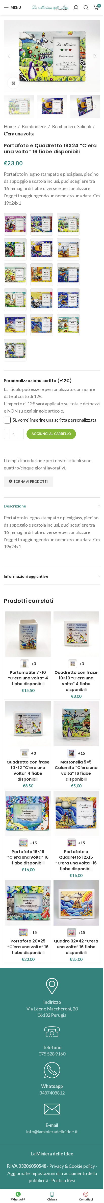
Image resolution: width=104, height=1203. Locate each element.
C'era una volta (19, 133)
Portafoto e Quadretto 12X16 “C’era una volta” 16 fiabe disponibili (76, 860)
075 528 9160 (52, 1053)
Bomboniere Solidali (71, 126)
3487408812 (52, 1093)
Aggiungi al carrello (51, 434)
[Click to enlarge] (13, 83)
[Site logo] (50, 7)
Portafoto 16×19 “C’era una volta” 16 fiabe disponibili (27, 857)
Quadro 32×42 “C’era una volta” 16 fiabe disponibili (76, 946)
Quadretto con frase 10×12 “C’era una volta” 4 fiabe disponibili (28, 770)
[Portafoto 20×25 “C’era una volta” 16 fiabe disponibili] (28, 903)
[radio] (15, 224)
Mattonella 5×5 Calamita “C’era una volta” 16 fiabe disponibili (76, 770)
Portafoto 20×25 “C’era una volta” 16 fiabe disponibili (27, 946)
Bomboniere (34, 126)
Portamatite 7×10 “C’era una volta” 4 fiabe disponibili (28, 678)
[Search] (86, 8)
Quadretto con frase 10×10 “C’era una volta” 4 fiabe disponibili (76, 681)
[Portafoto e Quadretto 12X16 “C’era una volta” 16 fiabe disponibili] (76, 813)
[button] (9, 56)
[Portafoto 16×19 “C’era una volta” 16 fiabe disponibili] (28, 813)
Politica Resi (63, 1180)
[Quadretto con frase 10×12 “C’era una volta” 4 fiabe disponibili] (28, 723)
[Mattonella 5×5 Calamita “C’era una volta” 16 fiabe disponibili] (76, 723)
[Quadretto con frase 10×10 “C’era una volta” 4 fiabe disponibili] (76, 634)
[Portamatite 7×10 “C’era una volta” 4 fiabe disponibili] (28, 634)
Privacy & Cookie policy (72, 1166)
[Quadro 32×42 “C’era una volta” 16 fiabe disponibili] (76, 903)
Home (10, 126)
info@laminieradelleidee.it (52, 1131)
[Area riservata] (76, 8)
